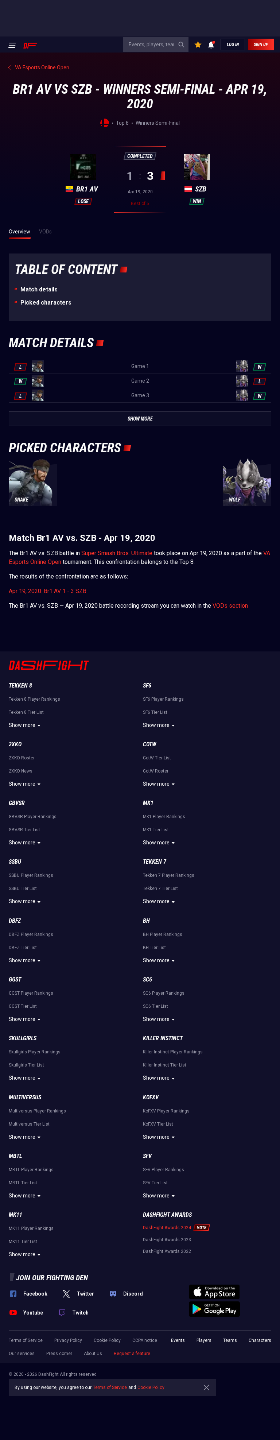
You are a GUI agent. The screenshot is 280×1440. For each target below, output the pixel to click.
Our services (22, 1353)
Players (204, 1340)
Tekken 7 (154, 861)
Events (178, 1340)
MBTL (15, 1156)
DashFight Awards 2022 (167, 1251)
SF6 (147, 685)
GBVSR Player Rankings (33, 816)
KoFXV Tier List (158, 1124)
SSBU (15, 861)
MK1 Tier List (156, 829)
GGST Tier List (23, 1006)
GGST (15, 979)
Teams (230, 1340)
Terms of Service (26, 1340)
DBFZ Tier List (23, 947)
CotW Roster (155, 771)
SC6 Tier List (155, 1006)
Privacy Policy (68, 1340)
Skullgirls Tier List (26, 1065)
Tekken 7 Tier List (160, 888)
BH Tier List (154, 947)
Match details (39, 289)
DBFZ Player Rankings (31, 934)
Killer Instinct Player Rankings (173, 1051)
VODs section (230, 605)
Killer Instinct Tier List (164, 1065)
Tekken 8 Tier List (26, 712)
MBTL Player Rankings (31, 1169)
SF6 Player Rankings (163, 699)
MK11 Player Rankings (31, 1228)
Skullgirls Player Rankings (35, 1051)
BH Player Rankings (162, 934)
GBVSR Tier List (24, 829)
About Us (93, 1353)
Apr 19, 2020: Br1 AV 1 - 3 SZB (47, 591)
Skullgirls (22, 1038)
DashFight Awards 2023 (167, 1239)
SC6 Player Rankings (163, 993)
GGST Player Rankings (31, 993)
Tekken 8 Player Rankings (34, 699)
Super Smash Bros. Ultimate (116, 553)
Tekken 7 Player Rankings (168, 875)
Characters (260, 1340)
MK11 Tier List (23, 1241)
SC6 (147, 979)
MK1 (148, 803)
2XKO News (20, 771)
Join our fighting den (52, 1277)
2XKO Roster (22, 757)
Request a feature (132, 1353)
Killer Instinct (163, 1038)
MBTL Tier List (23, 1182)
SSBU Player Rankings (31, 875)
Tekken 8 (20, 685)
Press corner (59, 1353)
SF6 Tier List (155, 712)
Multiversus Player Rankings (37, 1111)
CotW (149, 744)
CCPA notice (144, 1340)
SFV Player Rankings (163, 1169)
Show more (22, 725)
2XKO (15, 744)
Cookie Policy (107, 1340)
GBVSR (17, 803)
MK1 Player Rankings (164, 816)
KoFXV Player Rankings (166, 1111)
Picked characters (45, 302)
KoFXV (151, 1097)
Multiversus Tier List (29, 1124)
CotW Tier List (157, 757)
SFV (147, 1156)
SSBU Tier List (23, 888)
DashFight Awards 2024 (167, 1227)
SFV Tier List (155, 1182)
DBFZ (15, 920)
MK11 (15, 1214)
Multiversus (25, 1097)
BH (146, 920)
